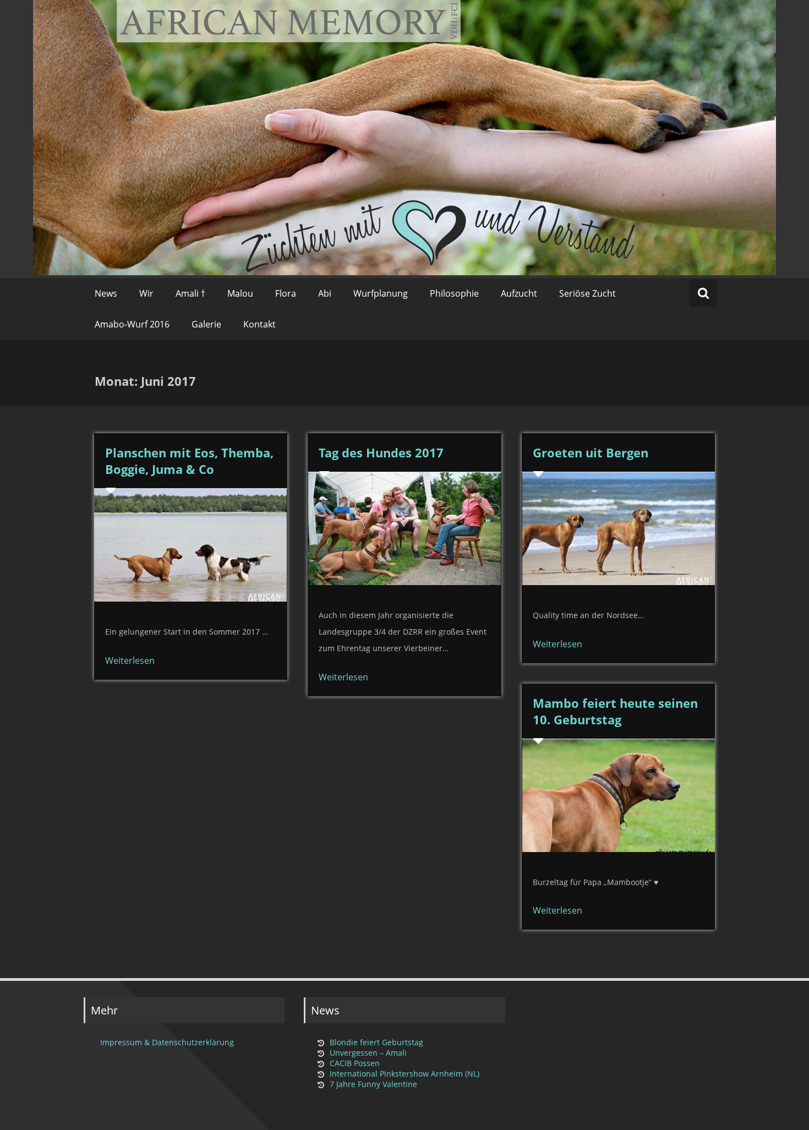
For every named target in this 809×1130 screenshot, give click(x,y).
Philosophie (454, 293)
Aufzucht (519, 293)
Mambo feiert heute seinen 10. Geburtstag (615, 711)
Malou (240, 293)
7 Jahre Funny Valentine (373, 1084)
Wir (146, 293)
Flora (285, 293)
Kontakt (259, 324)
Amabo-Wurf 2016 (132, 324)
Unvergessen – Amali (368, 1052)
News (106, 293)
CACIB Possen (355, 1063)
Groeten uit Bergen (590, 452)
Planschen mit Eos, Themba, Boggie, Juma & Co (189, 460)
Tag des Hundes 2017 (381, 452)
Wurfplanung (380, 293)
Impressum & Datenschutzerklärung (167, 1042)
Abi (324, 293)
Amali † (190, 293)
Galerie (206, 324)
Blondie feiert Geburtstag (376, 1042)
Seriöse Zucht (587, 293)
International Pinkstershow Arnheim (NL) (404, 1073)
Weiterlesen (130, 660)
